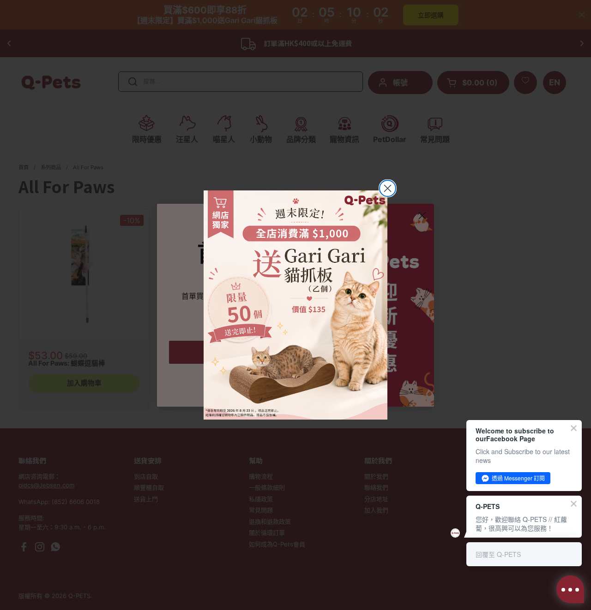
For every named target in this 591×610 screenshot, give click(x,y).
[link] (295, 305)
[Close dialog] (388, 188)
